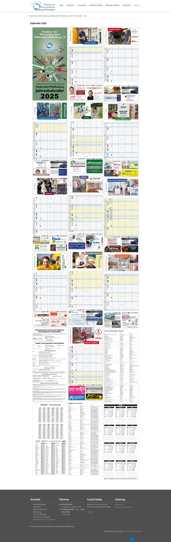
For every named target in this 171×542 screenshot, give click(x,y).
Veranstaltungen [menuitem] (95, 5)
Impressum (119, 504)
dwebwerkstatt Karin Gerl (132, 531)
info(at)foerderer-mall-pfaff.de (44, 519)
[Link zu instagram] (91, 512)
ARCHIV (72, 16)
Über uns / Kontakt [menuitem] (113, 5)
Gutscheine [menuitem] (81, 5)
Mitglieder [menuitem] (127, 5)
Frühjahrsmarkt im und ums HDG (72, 510)
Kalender (79, 16)
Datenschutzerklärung (123, 507)
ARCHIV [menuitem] (136, 5)
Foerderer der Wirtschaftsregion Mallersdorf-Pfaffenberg (48, 16)
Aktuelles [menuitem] (70, 5)
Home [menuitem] (61, 5)
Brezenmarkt (66, 504)
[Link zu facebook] (88, 512)
